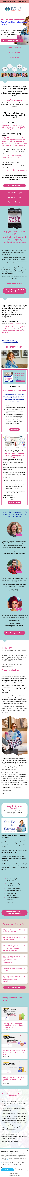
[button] (1, 1162)
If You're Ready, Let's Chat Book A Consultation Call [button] (14, 291)
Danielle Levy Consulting (18, 553)
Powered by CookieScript (14, 1175)
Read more (9, 1159)
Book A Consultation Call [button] (12, 40)
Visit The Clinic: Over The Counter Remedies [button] (14, 913)
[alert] (14, 1163)
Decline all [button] (21, 1169)
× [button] (27, 1150)
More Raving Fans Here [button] (14, 633)
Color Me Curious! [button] (14, 502)
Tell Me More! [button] (14, 429)
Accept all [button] (7, 1169)
